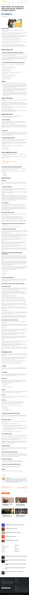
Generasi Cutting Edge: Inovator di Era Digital (10, 161)
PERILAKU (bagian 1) (6, 162)
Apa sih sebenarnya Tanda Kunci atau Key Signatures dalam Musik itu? (14, 524)
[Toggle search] (25, 1)
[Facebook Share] (2, 14)
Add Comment (6, 493)
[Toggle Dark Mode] (24, 1)
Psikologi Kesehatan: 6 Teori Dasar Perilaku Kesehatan (7, 504)
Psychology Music (12, 531)
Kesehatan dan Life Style (20, 2)
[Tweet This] (3, 14)
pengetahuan (8, 527)
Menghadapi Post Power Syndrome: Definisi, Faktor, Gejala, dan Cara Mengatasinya (7, 516)
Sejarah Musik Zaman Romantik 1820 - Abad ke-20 (11, 540)
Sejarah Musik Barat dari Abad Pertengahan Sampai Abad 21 (13, 532)
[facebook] (21, 1)
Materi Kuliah (5, 2)
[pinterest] (3, 588)
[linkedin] (2, 588)
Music (15, 2)
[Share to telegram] (11, 14)
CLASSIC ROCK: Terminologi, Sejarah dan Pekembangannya (20, 504)
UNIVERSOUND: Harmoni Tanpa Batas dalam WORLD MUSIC (20, 516)
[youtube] (5, 588)
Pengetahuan (9, 2)
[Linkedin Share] (6, 14)
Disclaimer (16, 581)
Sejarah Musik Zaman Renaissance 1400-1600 (11, 528)
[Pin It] (5, 14)
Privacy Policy (16, 582)
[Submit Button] (26, 590)
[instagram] (22, 1)
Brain (24, 2)
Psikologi (13, 2)
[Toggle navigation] (26, 1)
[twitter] (8, 588)
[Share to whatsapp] (9, 14)
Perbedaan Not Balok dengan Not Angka (10, 536)
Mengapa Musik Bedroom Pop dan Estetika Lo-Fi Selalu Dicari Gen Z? (14, 571)
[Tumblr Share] (8, 14)
